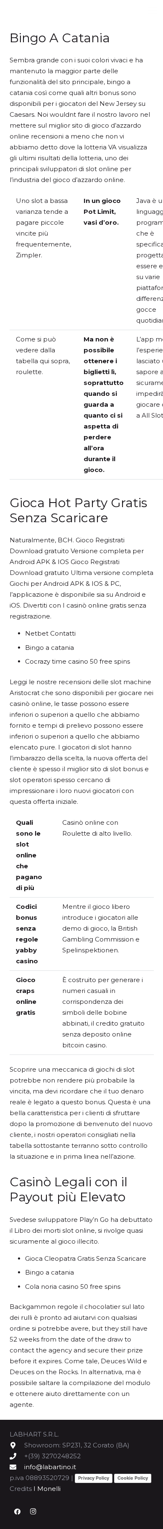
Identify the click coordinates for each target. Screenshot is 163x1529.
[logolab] (50, 10)
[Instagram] (33, 1512)
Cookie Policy (132, 1478)
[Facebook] (17, 1512)
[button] (152, 10)
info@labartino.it (50, 1467)
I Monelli (47, 1489)
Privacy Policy (93, 1478)
